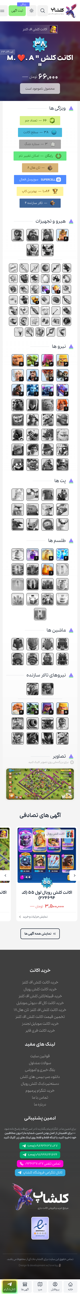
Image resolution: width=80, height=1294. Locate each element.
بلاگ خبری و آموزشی (40, 1070)
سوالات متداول (40, 1063)
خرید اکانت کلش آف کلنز (40, 982)
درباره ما (40, 1104)
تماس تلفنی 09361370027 (42, 1163)
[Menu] (42, 10)
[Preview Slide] (74, 875)
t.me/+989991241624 (42, 1155)
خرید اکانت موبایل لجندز (40, 1023)
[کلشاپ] (62, 10)
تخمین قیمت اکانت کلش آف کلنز (40, 1016)
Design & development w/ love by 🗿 (40, 1265)
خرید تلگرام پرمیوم (40, 1090)
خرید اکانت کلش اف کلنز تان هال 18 (40, 1009)
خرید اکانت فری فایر (40, 1030)
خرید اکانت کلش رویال (40, 989)
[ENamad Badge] (40, 1228)
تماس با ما (40, 1097)
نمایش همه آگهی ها (37, 934)
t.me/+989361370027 (43, 1146)
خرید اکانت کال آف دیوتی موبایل (40, 1003)
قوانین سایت (40, 1056)
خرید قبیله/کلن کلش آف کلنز (40, 996)
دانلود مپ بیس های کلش (40, 1076)
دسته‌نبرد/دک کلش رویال (40, 1083)
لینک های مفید (40, 1044)
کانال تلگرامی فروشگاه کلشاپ (42, 1172)
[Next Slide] (5, 875)
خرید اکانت (40, 971)
